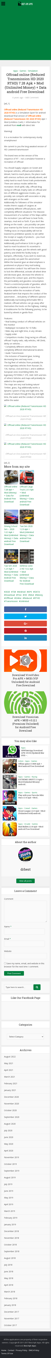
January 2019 (10, 1224)
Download (10, 595)
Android (22, 591)
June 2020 (8, 1137)
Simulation (33, 70)
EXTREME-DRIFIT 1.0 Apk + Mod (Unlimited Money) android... (30, 782)
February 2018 (10, 1298)
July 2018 (8, 1264)
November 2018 (11, 1238)
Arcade (27, 824)
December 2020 (11, 1097)
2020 (7, 591)
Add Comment (32, 97)
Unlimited (24, 601)
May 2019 (8, 1197)
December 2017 (11, 1311)
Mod (32, 595)
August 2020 (10, 1123)
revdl (19, 125)
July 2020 (8, 1130)
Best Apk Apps (30, 1345)
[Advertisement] (25, 34)
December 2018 (11, 1231)
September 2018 (11, 1251)
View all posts (25, 880)
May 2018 (8, 1278)
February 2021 (10, 1083)
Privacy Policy (21, 1350)
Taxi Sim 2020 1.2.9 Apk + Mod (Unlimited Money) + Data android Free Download (27, 534)
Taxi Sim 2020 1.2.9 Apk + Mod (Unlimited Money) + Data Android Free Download (11, 573)
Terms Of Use (7, 1353)
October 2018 (10, 1244)
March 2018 (9, 1291)
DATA (37, 591)
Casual (27, 808)
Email (7, 938)
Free (19, 595)
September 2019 (11, 1170)
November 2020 (11, 1103)
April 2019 (8, 1204)
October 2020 (10, 1110)
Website (7, 951)
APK (30, 591)
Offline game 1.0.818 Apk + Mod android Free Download (31, 764)
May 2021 (8, 1063)
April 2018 (8, 1285)
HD (25, 595)
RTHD (37, 598)
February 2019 (10, 1217)
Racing (34, 777)
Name (7, 926)
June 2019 (8, 1191)
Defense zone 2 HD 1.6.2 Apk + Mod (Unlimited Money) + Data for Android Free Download (27, 574)
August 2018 (10, 1258)
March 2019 (9, 1211)
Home (3, 1350)
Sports (34, 792)
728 (14, 591)
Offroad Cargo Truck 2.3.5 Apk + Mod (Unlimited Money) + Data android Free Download (27, 495)
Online (18, 598)
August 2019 (10, 1177)
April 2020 (8, 1150)
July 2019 (8, 1184)
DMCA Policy (34, 1350)
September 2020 (11, 1117)
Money (39, 595)
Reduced (28, 598)
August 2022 (10, 1056)
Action (20, 761)
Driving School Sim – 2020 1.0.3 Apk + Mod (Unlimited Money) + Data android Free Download (11, 535)
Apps (15, 70)
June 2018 (8, 1271)
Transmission (11, 601)
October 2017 (10, 1325)
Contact (11, 1350)
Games (23, 70)
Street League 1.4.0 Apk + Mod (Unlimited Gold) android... (31, 812)
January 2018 (10, 1305)
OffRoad (9, 598)
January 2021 (10, 1090)
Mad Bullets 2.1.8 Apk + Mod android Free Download (30, 827)
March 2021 (9, 1076)
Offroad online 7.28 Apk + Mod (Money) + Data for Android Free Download (10, 494)
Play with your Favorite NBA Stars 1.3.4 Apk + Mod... (31, 796)
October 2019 (10, 1164)
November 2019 (11, 1157)
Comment (8, 898)
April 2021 (8, 1070)
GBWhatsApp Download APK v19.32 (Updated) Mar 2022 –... (32, 753)
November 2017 (11, 1318)
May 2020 (8, 1144)
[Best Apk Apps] (25, 3)
